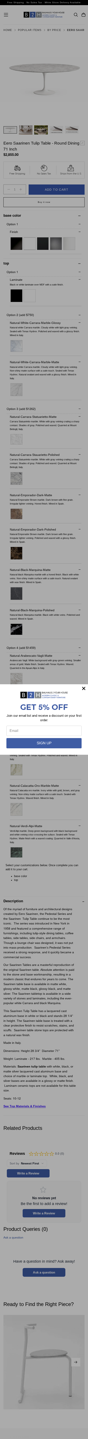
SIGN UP (44, 743)
